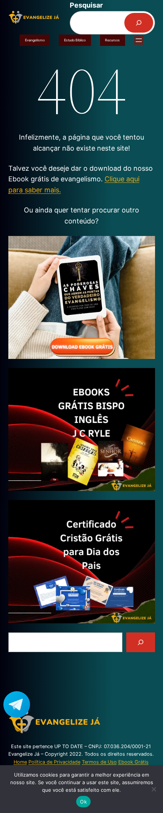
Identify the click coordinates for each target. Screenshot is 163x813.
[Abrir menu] (138, 40)
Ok (83, 802)
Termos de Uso (99, 762)
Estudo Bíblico (75, 40)
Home (20, 762)
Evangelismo (35, 40)
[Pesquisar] (138, 23)
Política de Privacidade (54, 762)
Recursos (112, 40)
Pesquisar (86, 5)
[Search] (140, 642)
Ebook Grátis (133, 762)
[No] (153, 789)
